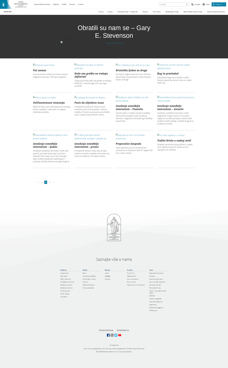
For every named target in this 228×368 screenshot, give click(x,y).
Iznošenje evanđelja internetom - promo (86, 145)
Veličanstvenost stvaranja (49, 102)
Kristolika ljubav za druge (131, 70)
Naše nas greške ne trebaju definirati (91, 75)
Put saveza (39, 70)
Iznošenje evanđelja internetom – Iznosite (170, 107)
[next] (57, 182)
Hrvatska (8, 12)
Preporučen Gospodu (128, 143)
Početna (101, 12)
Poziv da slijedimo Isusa (89, 102)
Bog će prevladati (168, 73)
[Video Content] (114, 43)
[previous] (34, 182)
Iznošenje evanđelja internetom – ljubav (45, 145)
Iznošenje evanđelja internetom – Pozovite (129, 107)
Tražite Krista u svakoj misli (174, 140)
